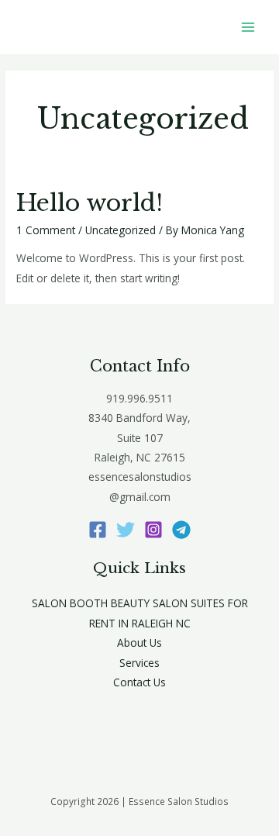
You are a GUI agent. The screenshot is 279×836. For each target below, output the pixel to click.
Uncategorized (120, 230)
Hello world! (89, 202)
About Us (139, 642)
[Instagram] (153, 529)
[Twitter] (125, 529)
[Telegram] (181, 529)
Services (139, 662)
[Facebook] (97, 529)
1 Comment (45, 230)
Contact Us (139, 682)
